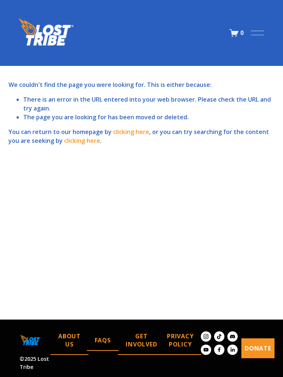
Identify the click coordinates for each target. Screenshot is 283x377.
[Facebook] (219, 350)
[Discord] (232, 336)
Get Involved (141, 340)
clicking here (131, 132)
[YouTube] (206, 350)
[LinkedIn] (232, 350)
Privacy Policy (180, 340)
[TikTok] (219, 336)
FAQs (103, 340)
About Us (69, 340)
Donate (258, 348)
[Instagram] (206, 336)
